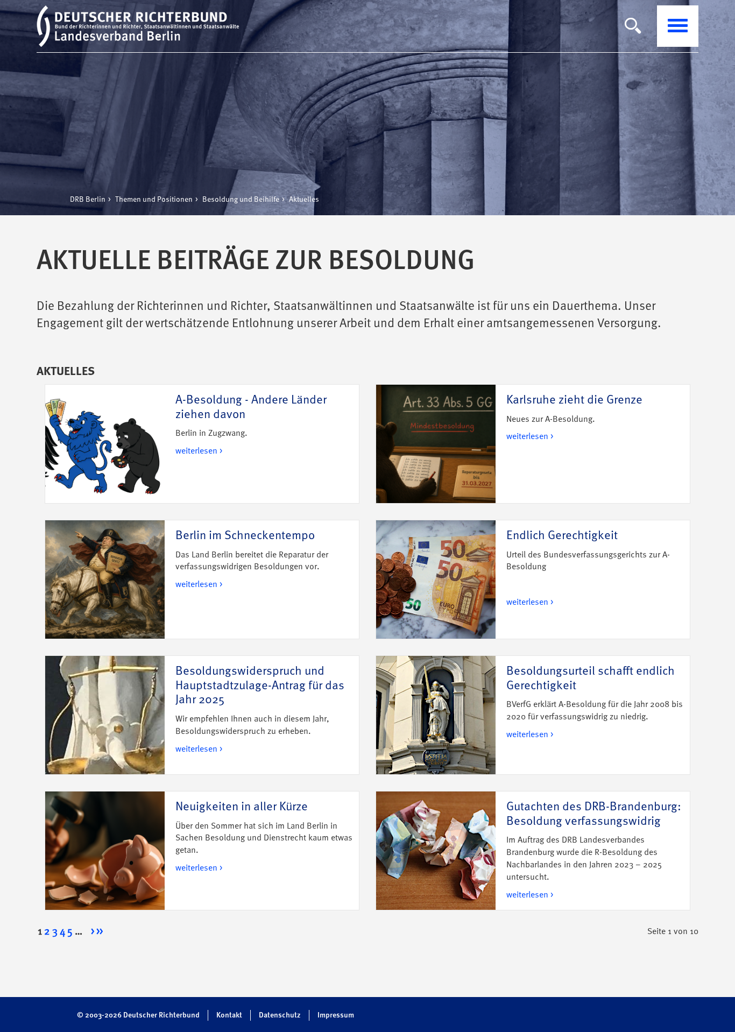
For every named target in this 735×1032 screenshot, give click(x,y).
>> (99, 932)
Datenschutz (280, 1015)
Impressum (335, 1015)
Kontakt (229, 1015)
